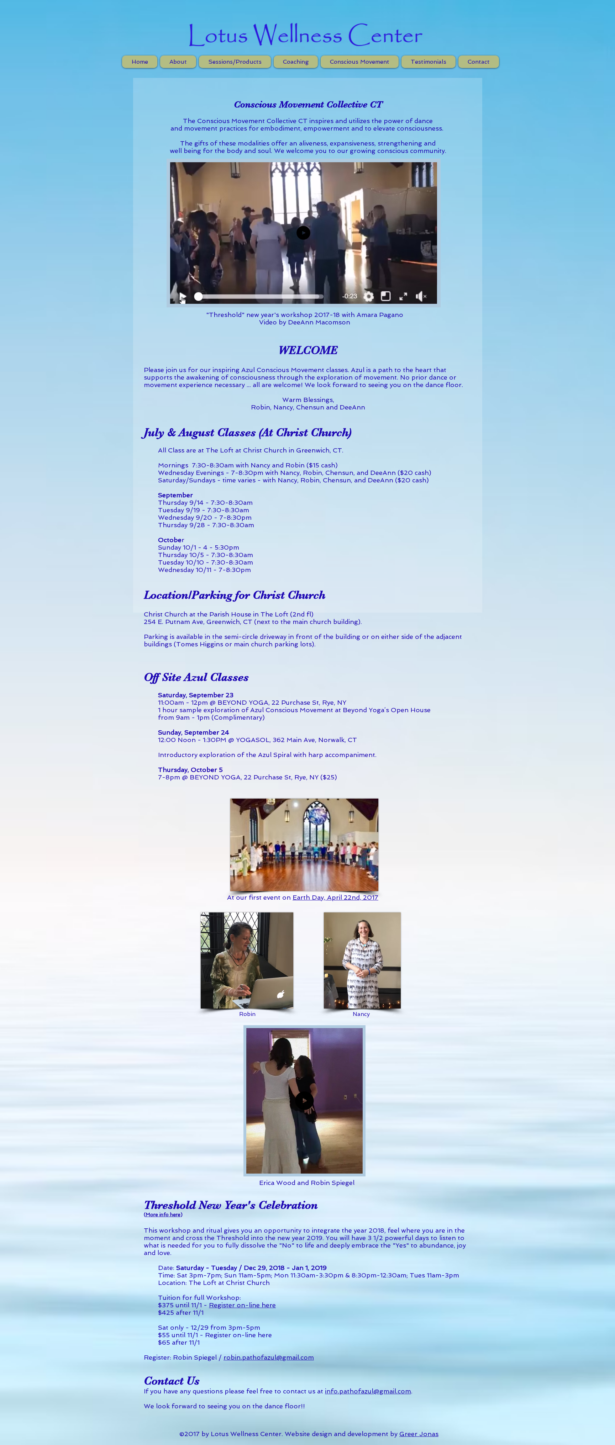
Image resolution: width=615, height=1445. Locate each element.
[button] (304, 295)
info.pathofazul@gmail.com (368, 1391)
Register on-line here (242, 1305)
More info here (163, 1214)
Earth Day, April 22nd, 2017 (335, 897)
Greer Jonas (418, 1434)
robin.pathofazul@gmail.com (269, 1357)
